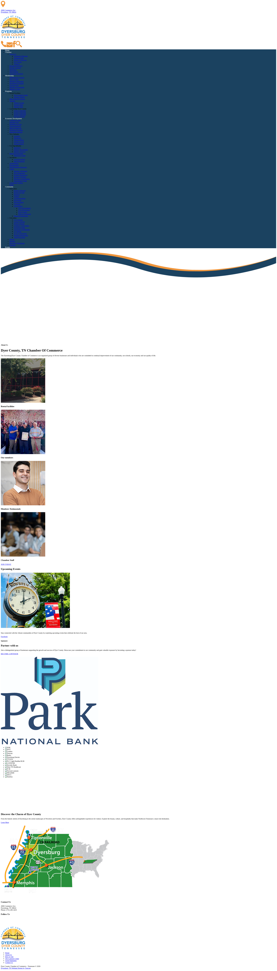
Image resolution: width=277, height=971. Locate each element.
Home (7, 953)
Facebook (4, 637)
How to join (9, 957)
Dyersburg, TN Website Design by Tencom (16, 968)
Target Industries (11, 961)
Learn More (5, 822)
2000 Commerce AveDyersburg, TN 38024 (8, 11)
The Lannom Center (12, 959)
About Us (8, 955)
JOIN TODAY (6, 564)
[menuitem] (7, 50)
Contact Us (9, 963)
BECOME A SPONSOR (9, 654)
